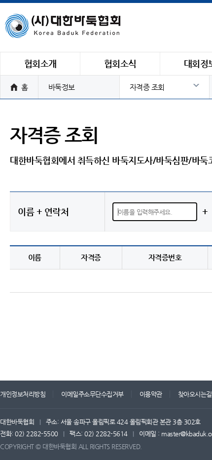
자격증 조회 (147, 87)
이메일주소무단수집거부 (92, 394)
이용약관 (151, 394)
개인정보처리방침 (22, 394)
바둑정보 (61, 87)
